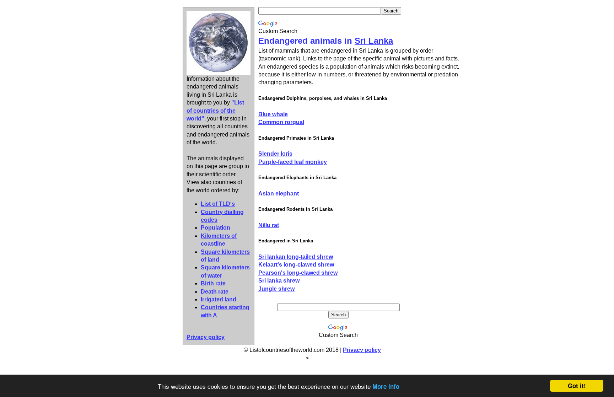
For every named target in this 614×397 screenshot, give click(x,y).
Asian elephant (278, 194)
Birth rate (213, 283)
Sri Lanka (374, 40)
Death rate (214, 292)
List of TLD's (218, 204)
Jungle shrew (276, 289)
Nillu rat (268, 225)
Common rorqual (281, 122)
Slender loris (275, 154)
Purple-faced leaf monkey (292, 162)
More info (385, 386)
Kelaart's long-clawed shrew (296, 265)
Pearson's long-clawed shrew (298, 273)
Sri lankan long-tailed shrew (295, 257)
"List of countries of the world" (215, 111)
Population (215, 228)
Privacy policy (362, 350)
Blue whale (273, 114)
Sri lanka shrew (279, 281)
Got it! (577, 385)
